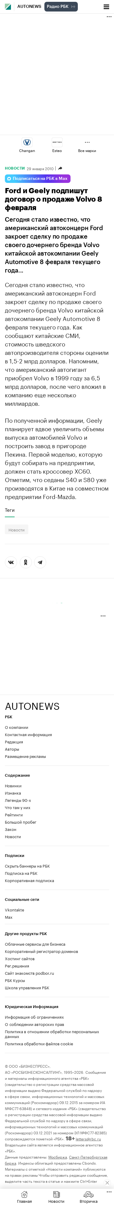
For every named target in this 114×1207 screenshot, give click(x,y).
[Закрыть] (107, 1182)
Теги (10, 509)
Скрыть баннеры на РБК (27, 865)
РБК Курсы (15, 980)
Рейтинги (14, 814)
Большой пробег (20, 821)
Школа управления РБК (27, 987)
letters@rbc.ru (88, 1138)
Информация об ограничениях (34, 1017)
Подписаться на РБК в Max (40, 179)
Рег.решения (17, 965)
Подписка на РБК (21, 873)
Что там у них (17, 807)
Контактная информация (28, 734)
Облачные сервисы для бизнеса (35, 944)
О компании (16, 727)
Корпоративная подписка (29, 880)
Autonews (29, 7)
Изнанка (13, 792)
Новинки (13, 785)
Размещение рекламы (25, 756)
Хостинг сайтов (20, 958)
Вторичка (89, 1201)
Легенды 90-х (18, 800)
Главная (24, 1201)
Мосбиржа (57, 1156)
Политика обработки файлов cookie (39, 1043)
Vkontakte (14, 909)
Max (8, 917)
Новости (15, 168)
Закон (10, 829)
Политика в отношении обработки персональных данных (52, 1033)
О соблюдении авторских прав (34, 1024)
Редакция (14, 741)
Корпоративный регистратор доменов (41, 951)
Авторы (12, 749)
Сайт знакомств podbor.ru (29, 973)
